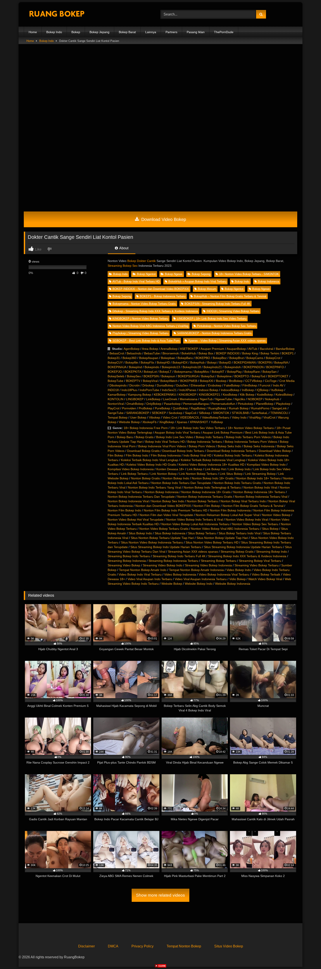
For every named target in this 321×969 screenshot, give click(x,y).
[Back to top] (307, 956)
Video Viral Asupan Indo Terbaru (150, 579)
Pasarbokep (172, 403)
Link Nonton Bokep (163, 473)
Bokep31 (114, 358)
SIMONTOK (221, 413)
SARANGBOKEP (137, 413)
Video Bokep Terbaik (266, 574)
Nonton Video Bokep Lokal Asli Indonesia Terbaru (195, 524)
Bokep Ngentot (146, 274)
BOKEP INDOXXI (228, 353)
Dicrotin (134, 385)
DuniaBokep (165, 385)
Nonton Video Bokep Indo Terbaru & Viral (194, 519)
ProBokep (145, 408)
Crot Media (287, 381)
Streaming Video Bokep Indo (162, 565)
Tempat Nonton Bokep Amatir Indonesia (196, 570)
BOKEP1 (288, 353)
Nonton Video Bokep (276, 515)
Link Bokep (194, 469)
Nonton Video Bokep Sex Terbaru (255, 524)
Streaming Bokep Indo (271, 551)
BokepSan (269, 371)
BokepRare (252, 371)
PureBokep (162, 408)
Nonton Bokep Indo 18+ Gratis (213, 478)
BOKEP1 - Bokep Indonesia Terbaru (162, 296)
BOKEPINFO (275, 367)
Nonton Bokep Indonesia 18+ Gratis (206, 492)
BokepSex (134, 376)
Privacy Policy (142, 946)
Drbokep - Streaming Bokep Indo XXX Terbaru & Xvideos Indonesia (155, 311)
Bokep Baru (125, 437)
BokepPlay (234, 371)
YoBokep (217, 422)
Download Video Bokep (163, 219)
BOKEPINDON (253, 367)
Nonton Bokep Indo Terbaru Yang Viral (154, 487)
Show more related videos (160, 895)
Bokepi (212, 362)
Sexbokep (175, 413)
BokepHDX (180, 362)
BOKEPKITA (132, 371)
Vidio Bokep (237, 579)
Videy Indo (239, 417)
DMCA (113, 946)
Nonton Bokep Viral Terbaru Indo (243, 501)
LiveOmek (170, 399)
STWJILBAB (240, 413)
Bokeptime (224, 376)
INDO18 (113, 390)
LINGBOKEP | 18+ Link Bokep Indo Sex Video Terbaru (211, 318)
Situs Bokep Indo (140, 533)
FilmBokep (249, 385)
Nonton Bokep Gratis (145, 478)
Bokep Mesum (207, 289)
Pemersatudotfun (223, 403)
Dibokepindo (118, 385)
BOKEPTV (133, 381)
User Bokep (138, 417)
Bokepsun (168, 376)
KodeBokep (265, 394)
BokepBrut (236, 358)
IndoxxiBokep (230, 390)
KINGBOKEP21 (209, 394)
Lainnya (150, 32)
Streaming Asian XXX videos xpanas (193, 551)
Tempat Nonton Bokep (184, 946)
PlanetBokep (264, 403)
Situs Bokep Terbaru (202, 533)
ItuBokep (277, 390)
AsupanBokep (236, 348)
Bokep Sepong (201, 274)
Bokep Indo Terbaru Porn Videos (248, 437)
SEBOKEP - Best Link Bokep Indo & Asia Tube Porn (145, 340)
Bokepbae (168, 358)
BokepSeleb (116, 376)
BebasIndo (134, 353)
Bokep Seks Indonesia (259, 446)
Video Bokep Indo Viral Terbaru (140, 574)
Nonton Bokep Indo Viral (260, 487)
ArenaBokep (169, 348)
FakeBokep (232, 385)
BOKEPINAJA (117, 367)
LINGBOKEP (134, 399)
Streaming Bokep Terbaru (218, 560)
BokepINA (281, 362)
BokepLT (165, 371)
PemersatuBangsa (196, 403)
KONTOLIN (115, 399)
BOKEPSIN (151, 376)
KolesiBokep (284, 394)
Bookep (221, 381)
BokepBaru (185, 358)
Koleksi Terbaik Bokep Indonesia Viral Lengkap (213, 460)
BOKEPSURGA (188, 376)
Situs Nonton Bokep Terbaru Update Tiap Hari (162, 538)
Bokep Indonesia (268, 281)
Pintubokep (245, 403)
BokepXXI (206, 381)
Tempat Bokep (118, 417)
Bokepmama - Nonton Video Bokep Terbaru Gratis (144, 303)
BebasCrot (116, 353)
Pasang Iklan (196, 32)
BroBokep (236, 381)
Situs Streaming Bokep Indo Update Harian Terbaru (165, 547)
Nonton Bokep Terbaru (202, 501)
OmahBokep (135, 403)
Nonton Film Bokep (206, 506)
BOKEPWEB (188, 381)
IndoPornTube (149, 390)
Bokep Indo (54, 32)
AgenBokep (132, 348)
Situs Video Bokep (228, 946)
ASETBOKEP (189, 348)
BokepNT (218, 371)
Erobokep (214, 385)
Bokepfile (131, 362)
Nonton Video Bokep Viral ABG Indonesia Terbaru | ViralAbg (150, 326)
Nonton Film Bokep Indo (124, 510)
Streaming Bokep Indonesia (127, 560)
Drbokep (148, 385)
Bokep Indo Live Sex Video (174, 437)
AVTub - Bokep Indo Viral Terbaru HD (136, 281)
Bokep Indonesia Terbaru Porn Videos (251, 441)
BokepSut (207, 376)
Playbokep (283, 403)
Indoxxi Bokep (208, 390)
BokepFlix (147, 362)
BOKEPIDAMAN (245, 362)
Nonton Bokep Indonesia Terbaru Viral (261, 496)
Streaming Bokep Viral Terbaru (260, 560)
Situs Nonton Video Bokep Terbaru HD (212, 542)
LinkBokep (153, 399)
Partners (171, 32)
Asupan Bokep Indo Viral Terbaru (177, 432)
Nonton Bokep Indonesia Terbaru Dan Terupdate (141, 496)
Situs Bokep (270, 528)
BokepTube (115, 381)
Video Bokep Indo (238, 570)
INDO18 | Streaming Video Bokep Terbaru (233, 311)
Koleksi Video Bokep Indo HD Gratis (151, 464)
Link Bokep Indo (239, 469)
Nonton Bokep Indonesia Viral (128, 501)
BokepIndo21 (213, 367)
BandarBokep (285, 348)
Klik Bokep (247, 394)
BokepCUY (115, 362)
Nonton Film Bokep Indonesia (230, 510)
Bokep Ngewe (173, 274)
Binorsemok (170, 353)
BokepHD (163, 362)
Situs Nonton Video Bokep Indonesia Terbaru (152, 542)
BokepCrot (273, 358)
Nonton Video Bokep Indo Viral (247, 519)
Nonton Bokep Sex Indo (167, 501)
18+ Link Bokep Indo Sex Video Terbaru (197, 428)
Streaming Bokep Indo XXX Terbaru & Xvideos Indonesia (247, 556)
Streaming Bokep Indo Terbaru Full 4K (179, 556)
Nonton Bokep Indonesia (162, 492)
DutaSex (182, 385)
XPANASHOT (199, 422)
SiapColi (190, 413)
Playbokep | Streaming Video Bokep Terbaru (140, 333)
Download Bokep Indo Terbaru (183, 451)
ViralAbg (255, 417)
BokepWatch (169, 381)
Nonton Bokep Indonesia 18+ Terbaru (259, 492)
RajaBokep (198, 408)
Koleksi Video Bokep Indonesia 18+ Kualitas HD (211, 464)
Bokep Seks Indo (229, 446)
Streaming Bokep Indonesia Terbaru (173, 560)
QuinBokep (180, 408)
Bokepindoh (232, 367)
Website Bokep (129, 422)
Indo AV (278, 385)
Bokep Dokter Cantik (141, 261)
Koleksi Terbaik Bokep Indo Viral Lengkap (149, 460)
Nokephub (272, 399)
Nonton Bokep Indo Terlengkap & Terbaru (212, 487)
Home (33, 32)
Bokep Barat (127, 32)
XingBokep (166, 422)
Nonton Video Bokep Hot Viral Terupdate (136, 519)
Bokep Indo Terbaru (209, 437)
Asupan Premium (212, 348)
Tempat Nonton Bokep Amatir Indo (142, 570)
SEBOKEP (159, 413)
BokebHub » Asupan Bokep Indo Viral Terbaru (197, 281)
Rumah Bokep (239, 408)
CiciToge (271, 381)
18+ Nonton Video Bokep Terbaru (251, 428)
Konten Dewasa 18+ (170, 469)
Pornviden (129, 408)
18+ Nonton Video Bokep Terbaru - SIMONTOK (249, 274)
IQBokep (263, 390)
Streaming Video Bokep (124, 565)
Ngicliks (240, 399)
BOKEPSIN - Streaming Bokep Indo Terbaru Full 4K (217, 303)
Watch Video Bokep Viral (265, 579)
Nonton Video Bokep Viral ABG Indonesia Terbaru (225, 528)
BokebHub (188, 353)
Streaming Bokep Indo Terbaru (129, 556)
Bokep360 (129, 358)
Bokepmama (183, 371)
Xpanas (182, 422)
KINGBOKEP (187, 394)
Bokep (75, 32)
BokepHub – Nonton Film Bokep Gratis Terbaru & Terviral (230, 296)
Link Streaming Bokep (260, 473)
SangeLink (279, 408)
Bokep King (250, 353)
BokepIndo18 (192, 367)
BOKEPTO (241, 376)
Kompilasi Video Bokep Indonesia (131, 469)
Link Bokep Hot (215, 469)
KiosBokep (230, 394)
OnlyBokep (153, 403)
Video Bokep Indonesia (180, 574)
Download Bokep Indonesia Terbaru (231, 451)
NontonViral (116, 403)
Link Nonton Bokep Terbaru (198, 473)
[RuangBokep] (56, 14)
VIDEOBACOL (189, 417)
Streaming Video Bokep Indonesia (208, 565)
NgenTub (206, 399)
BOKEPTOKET (278, 376)
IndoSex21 (169, 390)
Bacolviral (266, 348)
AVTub (252, 348)
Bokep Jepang (99, 32)
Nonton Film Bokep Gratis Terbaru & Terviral (253, 506)
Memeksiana (188, 399)
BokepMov (201, 371)
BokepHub (197, 362)
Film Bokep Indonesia (166, 455)
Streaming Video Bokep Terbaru (257, 565)
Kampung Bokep (139, 394)
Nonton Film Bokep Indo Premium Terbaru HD (175, 510)
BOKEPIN (265, 362)
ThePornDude (223, 32)
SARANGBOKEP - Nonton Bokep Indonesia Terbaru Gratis (214, 333)
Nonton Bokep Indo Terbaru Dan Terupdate (181, 483)
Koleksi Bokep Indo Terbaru (233, 455)
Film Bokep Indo (137, 455)
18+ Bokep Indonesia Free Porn (146, 428)
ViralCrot (269, 417)
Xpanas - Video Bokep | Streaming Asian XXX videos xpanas (227, 340)
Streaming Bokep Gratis (237, 551)
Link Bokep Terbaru (134, 473)
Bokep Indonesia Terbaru (204, 441)
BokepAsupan (148, 358)
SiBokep (204, 413)
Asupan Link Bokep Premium (223, 432)
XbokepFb (149, 422)
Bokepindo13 (171, 367)
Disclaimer (86, 946)
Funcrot (265, 385)
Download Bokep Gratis (143, 451)
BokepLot (150, 371)
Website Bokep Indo (198, 583)
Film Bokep (115, 455)
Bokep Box (205, 353)
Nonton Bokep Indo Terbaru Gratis (237, 483)
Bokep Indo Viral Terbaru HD (165, 441)
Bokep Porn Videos (202, 446)
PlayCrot (113, 408)
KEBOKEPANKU (165, 394)
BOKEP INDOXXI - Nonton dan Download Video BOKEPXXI (150, 289)
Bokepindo (152, 367)
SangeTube (116, 413)
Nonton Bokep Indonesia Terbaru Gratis (204, 496)
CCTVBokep (253, 381)
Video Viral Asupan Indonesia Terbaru (201, 579)
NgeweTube (223, 399)
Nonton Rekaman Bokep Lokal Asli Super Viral (227, 515)
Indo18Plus (129, 390)
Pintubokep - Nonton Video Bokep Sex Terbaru (226, 326)
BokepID (225, 362)
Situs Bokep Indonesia (170, 533)
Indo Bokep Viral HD (197, 455)
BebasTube (152, 353)
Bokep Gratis (145, 437)
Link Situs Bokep (231, 473)
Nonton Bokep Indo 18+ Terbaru (258, 478)
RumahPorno (260, 408)
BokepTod (258, 376)
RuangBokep (217, 408)
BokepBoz (220, 358)
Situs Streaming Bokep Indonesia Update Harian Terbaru (243, 547)
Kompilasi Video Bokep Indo (266, 464)
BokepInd (135, 367)
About (123, 248)
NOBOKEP (255, 399)
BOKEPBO (202, 358)
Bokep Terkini (270, 353)
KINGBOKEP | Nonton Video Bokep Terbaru (140, 318)
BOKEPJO (115, 371)
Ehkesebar (198, 385)
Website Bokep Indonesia (232, 583)
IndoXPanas (187, 390)
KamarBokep (117, 394)
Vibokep (154, 417)
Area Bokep (150, 348)
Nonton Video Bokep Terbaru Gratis (163, 528)
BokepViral (150, 381)
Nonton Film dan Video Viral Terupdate (166, 515)
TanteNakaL (259, 413)
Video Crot (170, 417)
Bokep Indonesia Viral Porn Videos (162, 446)
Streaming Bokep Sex (123, 265)
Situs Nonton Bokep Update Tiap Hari (222, 538)
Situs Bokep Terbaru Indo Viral (240, 533)
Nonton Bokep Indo (175, 478)
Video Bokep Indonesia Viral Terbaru (224, 574)
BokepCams (254, 358)
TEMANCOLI (279, 413)
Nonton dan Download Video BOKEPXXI (163, 506)
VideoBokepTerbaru (215, 417)
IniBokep (248, 390)
